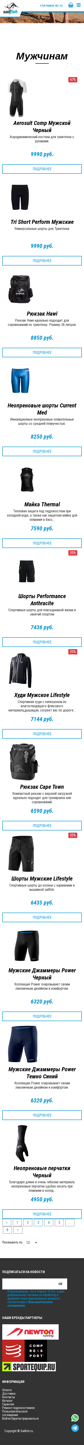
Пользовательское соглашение (15, 1413)
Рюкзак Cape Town (42, 786)
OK (60, 1284)
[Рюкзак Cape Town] (42, 762)
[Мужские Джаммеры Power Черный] (42, 946)
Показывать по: (12, 1242)
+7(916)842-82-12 (51, 5)
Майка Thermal (42, 504)
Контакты (8, 1397)
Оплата (7, 1390)
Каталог (7, 1400)
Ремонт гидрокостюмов (18, 1408)
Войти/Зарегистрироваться (20, 1418)
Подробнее (42, 169)
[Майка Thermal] (42, 480)
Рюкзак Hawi (42, 313)
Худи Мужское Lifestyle (42, 695)
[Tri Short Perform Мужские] (42, 197)
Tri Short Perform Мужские (42, 222)
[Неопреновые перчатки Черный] (42, 1143)
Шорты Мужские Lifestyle (42, 878)
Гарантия (8, 1404)
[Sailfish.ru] (13, 8)
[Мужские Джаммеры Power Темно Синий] (42, 1044)
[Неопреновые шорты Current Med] (42, 381)
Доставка (8, 1393)
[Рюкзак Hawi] (42, 289)
